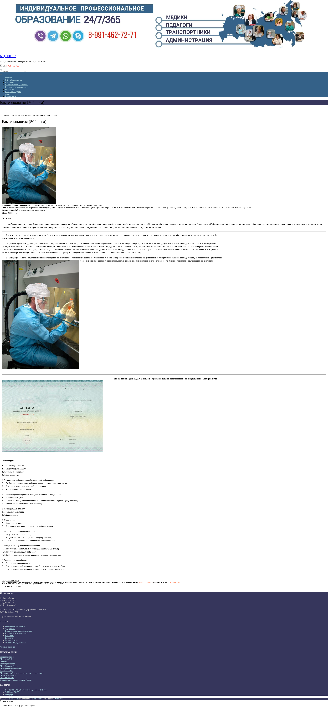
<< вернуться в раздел (11, 586)
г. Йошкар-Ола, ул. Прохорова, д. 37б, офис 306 (26, 690)
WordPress (58, 699)
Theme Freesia (36, 699)
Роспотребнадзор (7, 664)
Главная (8, 78)
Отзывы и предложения (15, 642)
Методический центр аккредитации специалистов (22, 673)
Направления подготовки (16, 85)
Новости (9, 638)
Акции (8, 94)
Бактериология (24, 583)
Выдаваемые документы (16, 87)
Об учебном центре (13, 80)
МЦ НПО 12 (8, 56)
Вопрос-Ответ (11, 96)
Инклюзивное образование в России (16, 680)
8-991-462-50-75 (12, 692)
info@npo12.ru (12, 66)
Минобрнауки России (9, 666)
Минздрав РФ (6, 659)
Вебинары (9, 82)
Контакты (9, 89)
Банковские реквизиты (15, 626)
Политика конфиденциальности (19, 631)
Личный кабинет (7, 647)
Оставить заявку (12, 640)
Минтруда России (8, 675)
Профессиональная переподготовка (47, 583)
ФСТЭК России (7, 678)
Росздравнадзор (7, 657)
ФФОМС (4, 661)
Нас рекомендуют (13, 92)
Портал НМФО (6, 671)
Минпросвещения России (11, 668)
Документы (10, 629)
